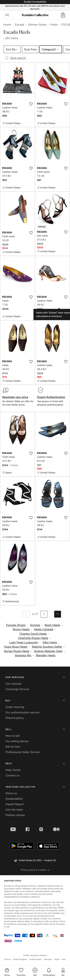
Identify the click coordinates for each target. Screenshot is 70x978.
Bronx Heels (21, 629)
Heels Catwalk (43, 629)
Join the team (14, 809)
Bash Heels (52, 625)
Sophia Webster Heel (48, 651)
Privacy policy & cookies (33, 869)
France (7, 959)
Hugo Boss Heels (15, 647)
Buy (8, 700)
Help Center (13, 770)
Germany (48, 959)
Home (7, 24)
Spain (56, 959)
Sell (8, 729)
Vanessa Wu (23, 655)
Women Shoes (37, 24)
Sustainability (14, 799)
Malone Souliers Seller (47, 647)
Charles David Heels (33, 634)
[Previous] (26, 614)
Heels (54, 24)
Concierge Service (17, 689)
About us (11, 793)
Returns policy (14, 718)
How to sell (12, 736)
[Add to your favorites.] (31, 104)
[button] (63, 15)
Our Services (14, 677)
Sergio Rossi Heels (16, 651)
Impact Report (14, 804)
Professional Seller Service (22, 752)
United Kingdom (20, 959)
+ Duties (13, 465)
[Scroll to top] (57, 614)
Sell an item (12, 747)
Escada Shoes (15, 625)
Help (8, 763)
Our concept (13, 684)
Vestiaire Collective (20, 787)
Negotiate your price (15, 397)
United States (36, 959)
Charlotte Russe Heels (33, 638)
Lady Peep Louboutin (23, 642)
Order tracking (14, 707)
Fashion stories (15, 815)
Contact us (12, 775)
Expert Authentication (51, 397)
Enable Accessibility (35, 2)
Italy (64, 959)
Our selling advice (16, 741)
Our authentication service (22, 712)
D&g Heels (50, 642)
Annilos (35, 625)
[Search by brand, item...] (7, 15)
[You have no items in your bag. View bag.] (63, 15)
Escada (19, 24)
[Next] (44, 614)
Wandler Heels (45, 655)
